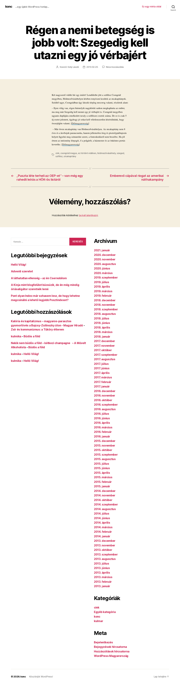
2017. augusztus (104, 359)
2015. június (102, 468)
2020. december (105, 255)
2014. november (104, 495)
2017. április (102, 373)
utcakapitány (70, 156)
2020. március (103, 273)
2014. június (102, 518)
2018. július (101, 318)
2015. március (103, 477)
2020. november (104, 259)
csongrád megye (68, 153)
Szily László (73, 67)
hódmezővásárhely (106, 153)
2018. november (104, 304)
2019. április (102, 286)
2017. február (102, 382)
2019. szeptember (106, 277)
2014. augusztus (105, 509)
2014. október (103, 500)
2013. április (102, 572)
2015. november (104, 445)
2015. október (103, 450)
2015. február (103, 481)
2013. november (104, 545)
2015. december (104, 441)
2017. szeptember (105, 354)
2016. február (103, 432)
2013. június (102, 568)
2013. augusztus (105, 559)
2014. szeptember (106, 504)
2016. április (102, 422)
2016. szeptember (106, 404)
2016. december (104, 391)
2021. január (102, 250)
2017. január (102, 386)
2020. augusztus (105, 264)
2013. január (102, 586)
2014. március (103, 527)
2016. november (104, 395)
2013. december (104, 540)
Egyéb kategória (105, 612)
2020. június (102, 268)
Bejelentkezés (103, 642)
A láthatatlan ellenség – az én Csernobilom (39, 278)
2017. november (104, 345)
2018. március (103, 332)
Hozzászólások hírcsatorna (111, 651)
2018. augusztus (105, 313)
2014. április (102, 522)
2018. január (102, 336)
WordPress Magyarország (111, 656)
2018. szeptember (106, 309)
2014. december (105, 491)
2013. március (103, 577)
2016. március (103, 427)
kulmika (16, 336)
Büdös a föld (32, 336)
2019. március (103, 291)
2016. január (102, 436)
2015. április (102, 472)
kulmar (98, 621)
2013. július (101, 563)
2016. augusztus (105, 409)
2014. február (103, 531)
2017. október (103, 350)
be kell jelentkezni (88, 215)
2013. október (103, 550)
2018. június (102, 323)
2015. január (102, 486)
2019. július (101, 282)
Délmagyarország (80, 123)
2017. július (101, 363)
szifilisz (59, 156)
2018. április (102, 327)
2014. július (101, 513)
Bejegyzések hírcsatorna (110, 646)
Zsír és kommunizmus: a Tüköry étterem (37, 329)
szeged (120, 153)
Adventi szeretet (22, 271)
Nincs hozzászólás (115, 67)
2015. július (101, 463)
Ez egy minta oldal (151, 6)
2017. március (103, 377)
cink (57, 153)
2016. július (101, 413)
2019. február (103, 295)
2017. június (102, 368)
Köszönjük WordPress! (41, 676)
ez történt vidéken (87, 153)
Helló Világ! (18, 264)
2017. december (104, 341)
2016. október (103, 400)
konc (8, 6)
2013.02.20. (92, 67)
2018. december (105, 300)
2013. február (103, 581)
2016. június (102, 418)
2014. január (102, 536)
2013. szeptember (106, 554)
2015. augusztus (105, 459)
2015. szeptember (106, 454)
